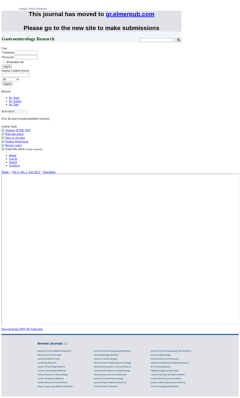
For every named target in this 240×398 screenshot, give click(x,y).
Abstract (10, 130)
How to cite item (15, 137)
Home (12, 155)
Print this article (14, 134)
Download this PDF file (16, 329)
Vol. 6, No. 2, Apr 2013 (26, 171)
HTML (20, 130)
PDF (28, 130)
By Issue (14, 97)
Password (8, 57)
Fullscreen (37, 329)
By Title (14, 104)
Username (8, 52)
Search (13, 162)
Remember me (15, 62)
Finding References (16, 141)
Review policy (13, 145)
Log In (13, 158)
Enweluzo (49, 171)
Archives (14, 165)
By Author (15, 101)
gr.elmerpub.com (130, 14)
